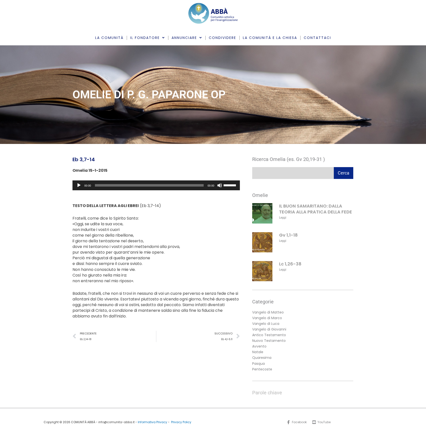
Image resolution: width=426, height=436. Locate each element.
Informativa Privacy (152, 422)
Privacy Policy (181, 422)
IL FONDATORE (145, 37)
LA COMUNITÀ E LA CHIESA (270, 37)
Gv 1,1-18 (288, 235)
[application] (156, 185)
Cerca (343, 172)
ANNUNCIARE (184, 37)
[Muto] (219, 185)
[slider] (230, 184)
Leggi (282, 217)
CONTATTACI (317, 37)
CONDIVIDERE (222, 37)
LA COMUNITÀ (109, 37)
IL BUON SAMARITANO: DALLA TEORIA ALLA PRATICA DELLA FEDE (315, 209)
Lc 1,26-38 (290, 264)
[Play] (78, 185)
